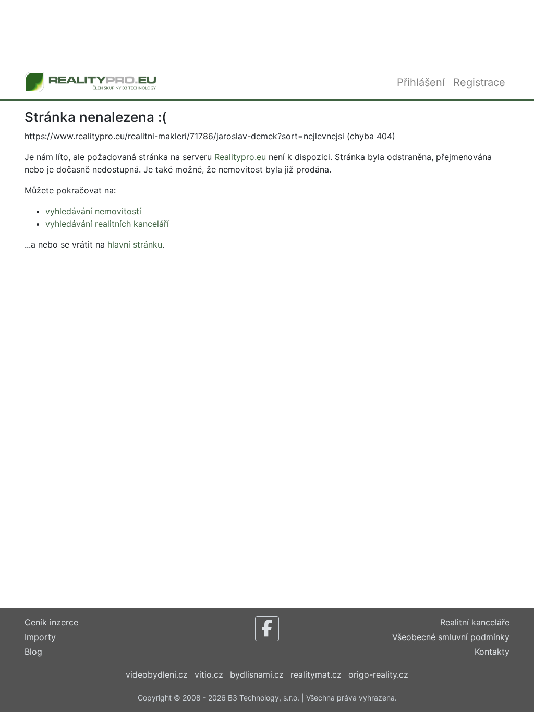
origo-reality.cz (378, 674)
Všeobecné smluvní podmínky (450, 637)
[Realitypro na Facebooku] (267, 628)
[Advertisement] (267, 31)
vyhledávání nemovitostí (93, 211)
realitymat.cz (316, 674)
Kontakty (492, 651)
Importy (40, 637)
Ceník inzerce (51, 622)
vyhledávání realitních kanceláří (107, 223)
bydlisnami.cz (257, 674)
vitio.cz (209, 674)
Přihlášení (421, 82)
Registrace (479, 82)
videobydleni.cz (157, 674)
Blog (33, 651)
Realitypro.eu (240, 157)
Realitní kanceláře (474, 622)
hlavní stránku (134, 244)
